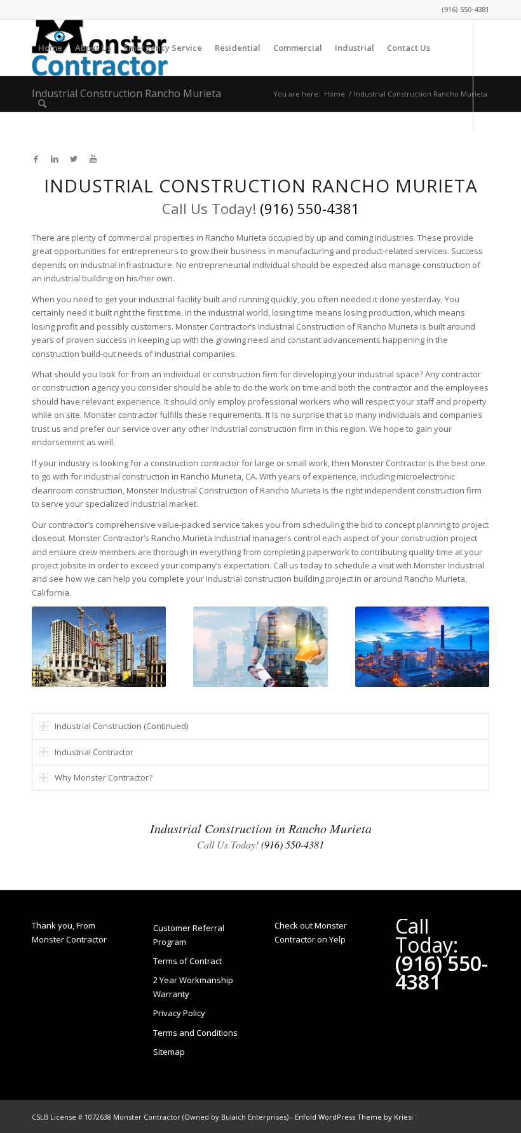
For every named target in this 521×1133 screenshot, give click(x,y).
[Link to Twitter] (73, 158)
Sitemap (169, 1051)
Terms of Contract (187, 961)
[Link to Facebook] (35, 158)
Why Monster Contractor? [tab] (103, 777)
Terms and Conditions (195, 1032)
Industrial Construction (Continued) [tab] (121, 726)
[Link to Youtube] (92, 158)
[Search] (42, 103)
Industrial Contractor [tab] (94, 752)
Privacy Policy (179, 1013)
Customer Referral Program (188, 934)
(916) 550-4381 (465, 9)
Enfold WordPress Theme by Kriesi (354, 1117)
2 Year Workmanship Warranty (193, 986)
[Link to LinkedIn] (54, 158)
